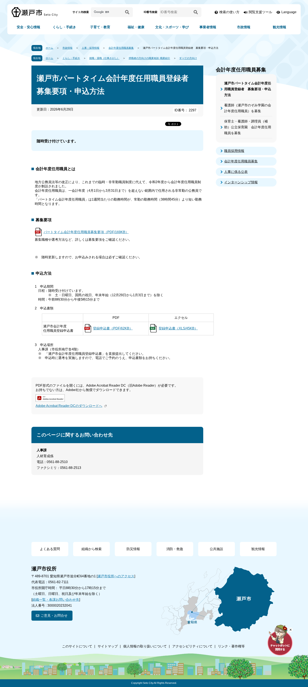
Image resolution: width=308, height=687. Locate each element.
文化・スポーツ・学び (172, 27)
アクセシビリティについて (192, 646)
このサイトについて (77, 646)
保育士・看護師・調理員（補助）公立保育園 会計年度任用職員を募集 (247, 127)
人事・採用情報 (90, 47)
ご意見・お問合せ (54, 615)
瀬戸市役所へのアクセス (115, 576)
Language (288, 12)
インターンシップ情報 (241, 182)
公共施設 (216, 549)
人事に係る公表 (236, 172)
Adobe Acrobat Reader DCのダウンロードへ (69, 406)
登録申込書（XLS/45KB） (178, 328)
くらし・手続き (64, 27)
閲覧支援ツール (260, 12)
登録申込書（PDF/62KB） (113, 328)
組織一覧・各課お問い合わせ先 (55, 599)
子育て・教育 (100, 27)
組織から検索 (92, 549)
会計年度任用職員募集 (121, 47)
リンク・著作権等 (231, 646)
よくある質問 (50, 549)
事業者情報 (207, 27)
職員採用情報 (234, 151)
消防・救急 (174, 549)
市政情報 (243, 27)
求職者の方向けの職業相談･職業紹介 (149, 58)
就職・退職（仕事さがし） (104, 58)
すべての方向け (188, 58)
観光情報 (279, 27)
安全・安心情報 (28, 27)
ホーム (49, 47)
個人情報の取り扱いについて (145, 646)
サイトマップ (108, 646)
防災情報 (133, 549)
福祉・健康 (136, 27)
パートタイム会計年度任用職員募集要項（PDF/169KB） (86, 232)
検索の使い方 (229, 12)
